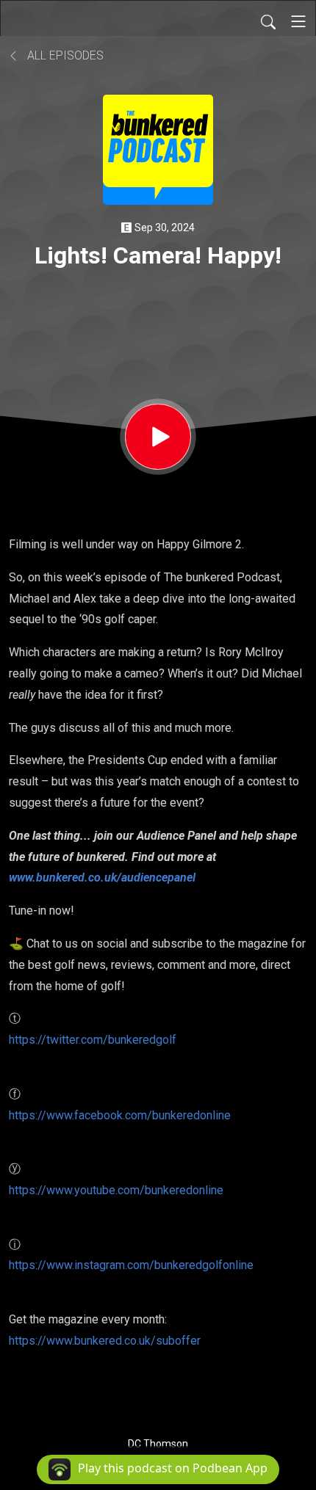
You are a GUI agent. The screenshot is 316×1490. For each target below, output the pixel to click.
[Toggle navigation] (298, 21)
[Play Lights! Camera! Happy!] (158, 437)
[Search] (268, 21)
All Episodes (64, 55)
